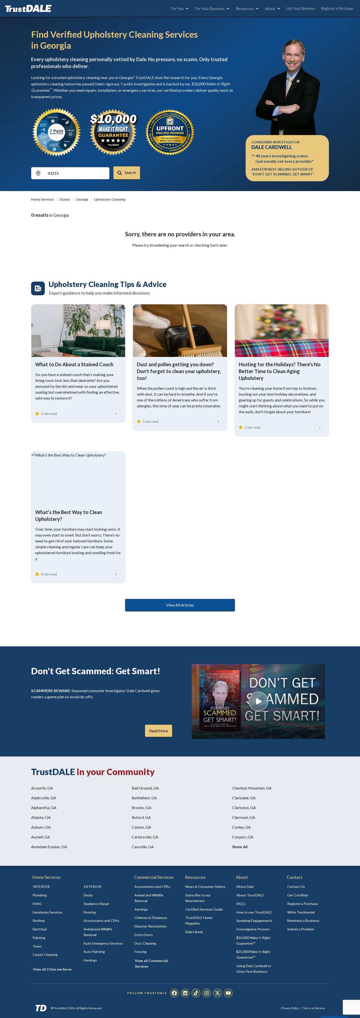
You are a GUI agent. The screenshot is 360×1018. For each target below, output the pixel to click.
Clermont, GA (243, 817)
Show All (240, 846)
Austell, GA (40, 837)
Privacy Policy (290, 1008)
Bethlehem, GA (144, 797)
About (270, 8)
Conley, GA (241, 827)
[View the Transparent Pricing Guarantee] (170, 132)
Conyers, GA (242, 837)
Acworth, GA (42, 788)
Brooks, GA (141, 807)
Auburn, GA (41, 827)
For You (177, 8)
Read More (158, 730)
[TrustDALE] (28, 8)
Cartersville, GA (145, 837)
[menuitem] (52, 895)
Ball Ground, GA (145, 788)
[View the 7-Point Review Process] (56, 132)
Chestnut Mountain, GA (252, 788)
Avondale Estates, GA (49, 846)
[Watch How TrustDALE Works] (258, 701)
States (65, 199)
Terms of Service (314, 1008)
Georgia (82, 199)
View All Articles (180, 605)
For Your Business (210, 8)
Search (130, 172)
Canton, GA (141, 827)
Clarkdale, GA (244, 797)
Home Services (43, 199)
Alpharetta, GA (43, 807)
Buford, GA (141, 817)
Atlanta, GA (41, 817)
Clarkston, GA (244, 807)
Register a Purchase (337, 8)
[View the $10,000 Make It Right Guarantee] (113, 132)
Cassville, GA (143, 846)
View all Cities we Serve (52, 969)
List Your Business (301, 8)
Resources (245, 8)
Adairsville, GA (43, 797)
